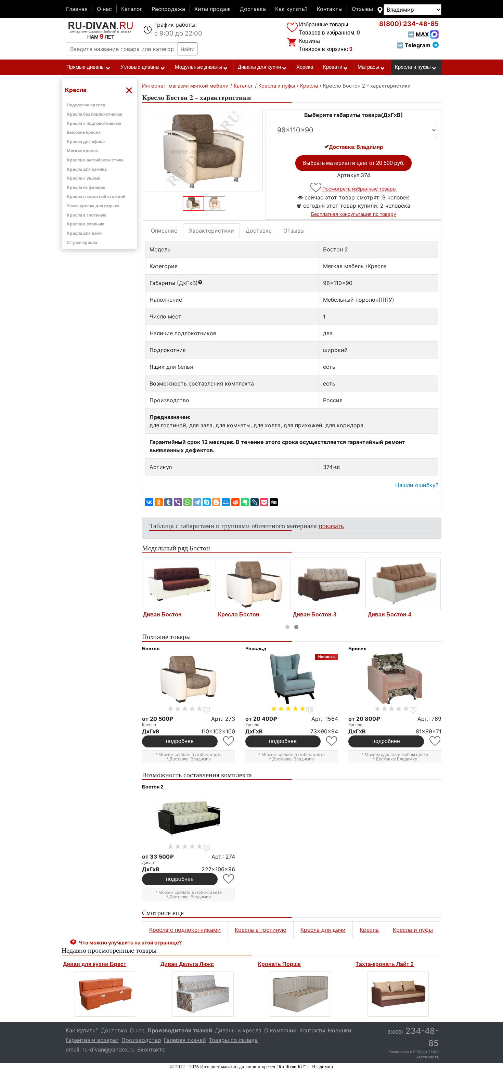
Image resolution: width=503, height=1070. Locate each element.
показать (331, 525)
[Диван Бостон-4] (404, 584)
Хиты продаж (212, 8)
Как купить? (291, 8)
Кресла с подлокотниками (94, 123)
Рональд (255, 648)
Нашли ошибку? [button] (416, 485)
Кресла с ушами (83, 178)
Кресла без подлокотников (94, 114)
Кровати (332, 67)
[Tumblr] (168, 502)
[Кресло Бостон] (254, 584)
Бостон (150, 648)
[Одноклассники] (159, 502)
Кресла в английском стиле (95, 159)
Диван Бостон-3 (314, 614)
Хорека (304, 67)
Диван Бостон (162, 614)
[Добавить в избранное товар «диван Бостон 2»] (229, 879)
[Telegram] (197, 502)
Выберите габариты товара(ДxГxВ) (353, 115)
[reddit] (235, 502)
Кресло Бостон (238, 614)
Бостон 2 (153, 787)
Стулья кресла (82, 242)
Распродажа (168, 8)
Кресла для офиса (86, 141)
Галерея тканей (185, 1039)
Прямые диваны (85, 67)
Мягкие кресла (82, 150)
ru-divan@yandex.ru (108, 1049)
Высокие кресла (84, 132)
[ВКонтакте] (149, 502)
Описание (164, 230)
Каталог (131, 8)
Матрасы (368, 67)
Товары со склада (233, 1039)
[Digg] (274, 502)
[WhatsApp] (187, 502)
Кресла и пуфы (413, 67)
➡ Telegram (413, 45)
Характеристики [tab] (211, 230)
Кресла (369, 929)
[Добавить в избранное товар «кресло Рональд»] (332, 741)
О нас (104, 8)
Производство (141, 1039)
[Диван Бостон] (179, 584)
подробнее (180, 741)
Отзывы (362, 8)
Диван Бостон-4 (389, 614)
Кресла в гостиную (86, 215)
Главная (77, 8)
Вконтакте (151, 1049)
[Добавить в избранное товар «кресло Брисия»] (435, 741)
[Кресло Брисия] (394, 678)
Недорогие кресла (86, 104)
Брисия (357, 648)
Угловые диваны (139, 67)
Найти (187, 49)
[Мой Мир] (226, 502)
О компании (280, 1030)
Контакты (330, 8)
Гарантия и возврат (92, 1039)
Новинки (339, 1030)
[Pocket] (264, 502)
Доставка (253, 8)
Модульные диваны (198, 67)
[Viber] (178, 502)
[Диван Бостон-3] (329, 584)
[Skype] (207, 502)
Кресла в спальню (85, 223)
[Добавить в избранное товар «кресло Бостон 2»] (316, 188)
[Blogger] (216, 502)
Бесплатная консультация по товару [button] (353, 214)
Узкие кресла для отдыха (93, 205)
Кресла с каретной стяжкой (96, 196)
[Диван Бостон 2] (188, 817)
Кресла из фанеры (86, 187)
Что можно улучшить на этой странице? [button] (130, 942)
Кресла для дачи (84, 233)
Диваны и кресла (238, 1030)
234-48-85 (409, 24)
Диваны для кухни (259, 67)
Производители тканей (179, 1030)
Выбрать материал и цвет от (353, 163)
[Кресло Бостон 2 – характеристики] (204, 150)
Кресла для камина (87, 169)
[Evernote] (245, 502)
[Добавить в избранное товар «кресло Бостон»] (229, 741)
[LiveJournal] (254, 502)
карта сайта (427, 1057)
